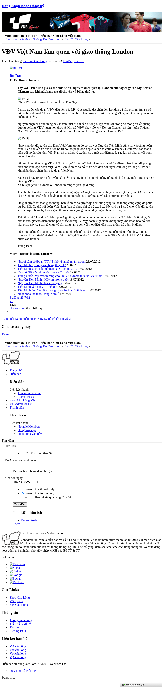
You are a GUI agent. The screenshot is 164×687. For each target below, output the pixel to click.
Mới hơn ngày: (14, 478)
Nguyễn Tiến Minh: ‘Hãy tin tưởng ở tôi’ (43, 279)
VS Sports (16, 601)
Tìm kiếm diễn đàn (29, 393)
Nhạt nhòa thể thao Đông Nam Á (39, 294)
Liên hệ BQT (18, 631)
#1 (11, 301)
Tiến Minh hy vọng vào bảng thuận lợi (42, 265)
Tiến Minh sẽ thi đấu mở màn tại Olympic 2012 (47, 268)
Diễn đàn (15, 374)
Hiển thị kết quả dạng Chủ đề (52, 497)
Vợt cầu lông (18, 646)
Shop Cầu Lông (20, 597)
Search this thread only (39, 489)
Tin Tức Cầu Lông (35, 61)
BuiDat (67, 61)
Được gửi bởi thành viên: (21, 460)
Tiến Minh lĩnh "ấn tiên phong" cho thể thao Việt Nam (52, 290)
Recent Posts (26, 396)
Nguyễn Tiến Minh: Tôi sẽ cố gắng (40, 283)
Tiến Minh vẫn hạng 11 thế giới (37, 286)
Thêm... (18, 524)
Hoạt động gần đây (30, 433)
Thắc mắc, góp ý (20, 623)
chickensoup (17, 308)
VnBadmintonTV (21, 404)
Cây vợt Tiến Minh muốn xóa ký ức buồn (44, 272)
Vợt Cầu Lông (19, 604)
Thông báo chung (21, 620)
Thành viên (17, 407)
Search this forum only (39, 493)
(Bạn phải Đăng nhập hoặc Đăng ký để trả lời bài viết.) (36, 318)
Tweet (5, 334)
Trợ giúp (15, 627)
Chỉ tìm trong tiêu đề (38, 453)
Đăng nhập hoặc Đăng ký (23, 6)
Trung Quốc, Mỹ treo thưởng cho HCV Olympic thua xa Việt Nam (60, 276)
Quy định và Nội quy (23, 670)
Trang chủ (16, 370)
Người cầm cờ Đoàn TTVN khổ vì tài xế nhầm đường (52, 261)
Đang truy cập (27, 430)
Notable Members (29, 426)
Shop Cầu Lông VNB (24, 400)
